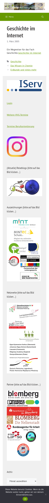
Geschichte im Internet (29, 52)
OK (25, 499)
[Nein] (45, 494)
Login (9, 103)
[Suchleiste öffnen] (42, 17)
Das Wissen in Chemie (21, 65)
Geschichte (15, 61)
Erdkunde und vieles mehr (23, 69)
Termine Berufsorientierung (20, 126)
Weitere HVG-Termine (17, 114)
